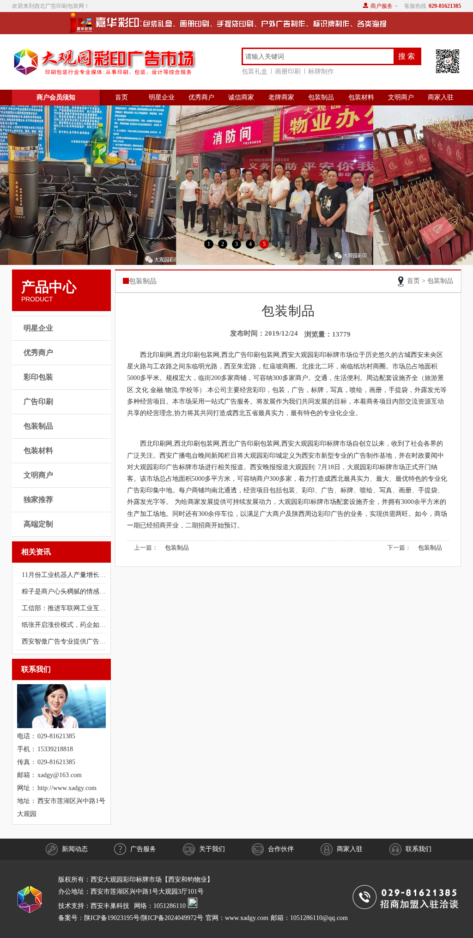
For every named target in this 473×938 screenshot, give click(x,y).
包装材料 (361, 97)
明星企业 (162, 97)
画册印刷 (288, 71)
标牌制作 (321, 71)
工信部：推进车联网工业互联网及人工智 (64, 608)
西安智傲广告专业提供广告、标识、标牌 (64, 641)
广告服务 (143, 849)
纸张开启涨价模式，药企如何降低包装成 (64, 624)
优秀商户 (201, 97)
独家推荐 (38, 499)
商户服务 (381, 6)
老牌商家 (281, 97)
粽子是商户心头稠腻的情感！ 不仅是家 (64, 591)
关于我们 (212, 849)
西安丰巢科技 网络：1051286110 (139, 905)
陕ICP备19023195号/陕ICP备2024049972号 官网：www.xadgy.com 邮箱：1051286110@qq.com (216, 917)
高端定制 (38, 524)
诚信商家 (241, 97)
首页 (121, 97)
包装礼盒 (254, 71)
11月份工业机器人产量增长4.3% (64, 574)
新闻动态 (75, 849)
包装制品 (321, 97)
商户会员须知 (55, 97)
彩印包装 (38, 377)
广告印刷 (38, 401)
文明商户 (401, 97)
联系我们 (418, 849)
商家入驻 (441, 97)
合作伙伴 (281, 849)
